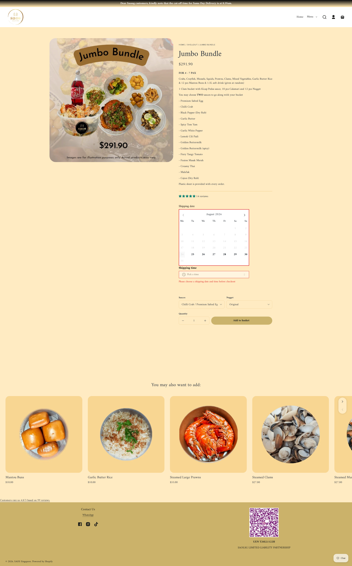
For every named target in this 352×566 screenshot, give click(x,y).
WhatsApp (88, 515)
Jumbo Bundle (207, 45)
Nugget (229, 298)
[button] (324, 17)
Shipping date (187, 206)
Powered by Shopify (42, 561)
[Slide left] (342, 410)
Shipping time (188, 268)
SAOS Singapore (22, 561)
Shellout (192, 45)
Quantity (183, 314)
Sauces (182, 298)
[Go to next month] (244, 215)
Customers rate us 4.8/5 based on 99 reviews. (25, 500)
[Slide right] (342, 402)
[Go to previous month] (183, 215)
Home (300, 16)
